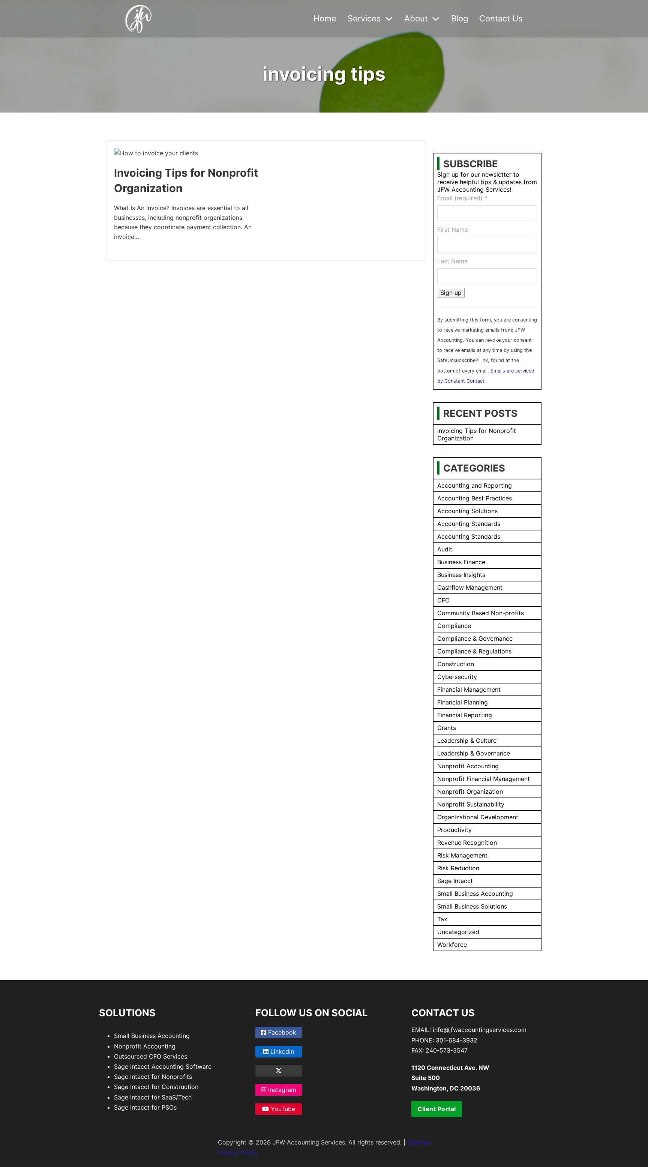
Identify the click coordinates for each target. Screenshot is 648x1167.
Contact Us (501, 18)
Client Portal (436, 1109)
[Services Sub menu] (389, 19)
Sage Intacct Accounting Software (163, 1066)
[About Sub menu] (436, 19)
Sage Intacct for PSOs (145, 1107)
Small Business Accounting (152, 1035)
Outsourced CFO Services (150, 1056)
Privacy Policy (238, 1152)
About (416, 18)
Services (364, 18)
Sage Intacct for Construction (156, 1086)
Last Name (452, 261)
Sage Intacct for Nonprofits (153, 1076)
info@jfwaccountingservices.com (479, 1029)
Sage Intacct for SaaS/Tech (153, 1097)
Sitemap (418, 1142)
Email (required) (462, 198)
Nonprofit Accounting (145, 1046)
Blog (459, 18)
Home (325, 18)
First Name (452, 229)
